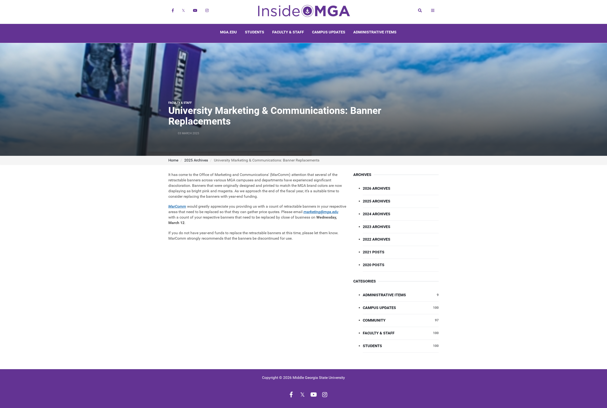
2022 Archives (376, 239)
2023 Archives (376, 226)
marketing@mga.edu (321, 212)
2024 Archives (376, 214)
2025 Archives (196, 160)
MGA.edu (228, 32)
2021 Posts (373, 252)
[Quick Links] (433, 10)
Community (401, 320)
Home (173, 160)
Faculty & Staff (288, 32)
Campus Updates (328, 32)
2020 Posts (373, 265)
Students (254, 32)
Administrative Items (374, 32)
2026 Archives (376, 188)
